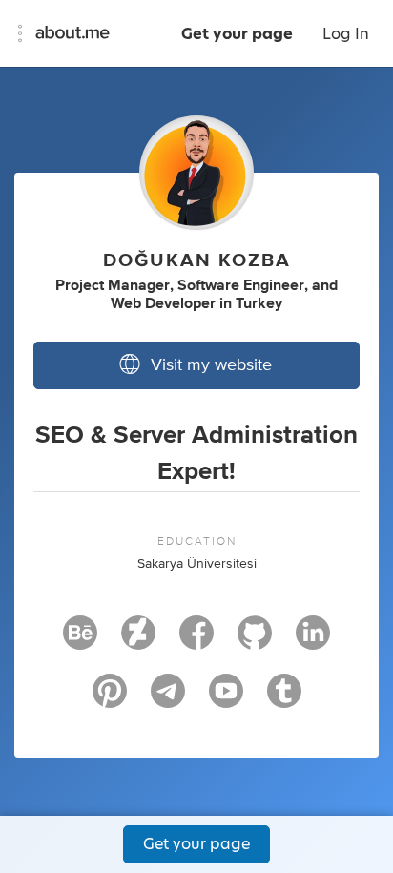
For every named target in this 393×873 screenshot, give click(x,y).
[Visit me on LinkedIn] (313, 641)
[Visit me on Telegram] (168, 699)
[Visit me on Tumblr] (284, 699)
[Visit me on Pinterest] (110, 699)
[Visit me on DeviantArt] (138, 641)
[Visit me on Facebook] (196, 641)
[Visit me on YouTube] (226, 699)
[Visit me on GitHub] (255, 641)
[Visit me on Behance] (80, 641)
